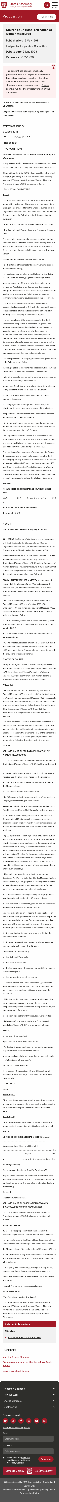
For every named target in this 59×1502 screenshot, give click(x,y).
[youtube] (36, 1421)
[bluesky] (5, 1421)
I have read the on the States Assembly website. (18, 1460)
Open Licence (33, 1490)
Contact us (48, 1482)
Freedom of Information (14, 1490)
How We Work (11, 1394)
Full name (7, 1446)
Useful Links (29, 1486)
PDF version (47, 17)
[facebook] (21, 1421)
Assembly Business (14, 1388)
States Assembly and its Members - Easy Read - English (27, 1364)
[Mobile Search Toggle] (47, 5)
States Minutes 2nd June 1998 (24, 1337)
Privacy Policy (48, 1490)
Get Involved (10, 1407)
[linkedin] (29, 1421)
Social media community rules (16, 1427)
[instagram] (44, 1421)
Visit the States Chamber (16, 1357)
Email (5, 1433)
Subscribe (46, 1459)
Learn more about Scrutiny (17, 1371)
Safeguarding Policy (29, 1493)
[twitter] (13, 1421)
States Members (13, 1401)
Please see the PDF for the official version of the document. (28, 89)
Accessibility (35, 1482)
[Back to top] (55, 1498)
